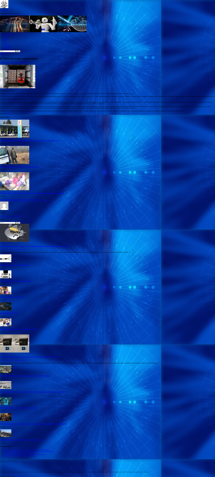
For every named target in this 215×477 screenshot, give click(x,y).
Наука (5, 39)
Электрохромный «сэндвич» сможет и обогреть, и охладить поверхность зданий (29, 357)
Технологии (6, 45)
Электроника (7, 46)
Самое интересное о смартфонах (12, 297)
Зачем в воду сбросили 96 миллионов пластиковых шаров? (21, 440)
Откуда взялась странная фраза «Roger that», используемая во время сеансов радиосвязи (32, 392)
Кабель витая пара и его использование (14, 265)
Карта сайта (6, 48)
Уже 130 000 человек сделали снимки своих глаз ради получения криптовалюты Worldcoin (33, 424)
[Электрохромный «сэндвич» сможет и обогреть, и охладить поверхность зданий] (14, 352)
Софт (4, 42)
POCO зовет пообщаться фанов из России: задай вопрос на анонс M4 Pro (24, 454)
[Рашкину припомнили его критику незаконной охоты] (14, 163)
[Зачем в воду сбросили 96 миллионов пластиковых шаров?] (5, 436)
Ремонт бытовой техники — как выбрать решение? (19, 329)
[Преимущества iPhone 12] (5, 310)
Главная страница (8, 34)
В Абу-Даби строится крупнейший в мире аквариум (19, 408)
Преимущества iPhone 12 (9, 313)
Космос (5, 37)
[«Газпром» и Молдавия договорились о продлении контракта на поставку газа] (14, 137)
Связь (5, 40)
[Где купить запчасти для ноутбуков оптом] (5, 277)
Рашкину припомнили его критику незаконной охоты (20, 167)
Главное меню (4, 53)
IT (4, 36)
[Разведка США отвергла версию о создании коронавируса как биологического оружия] (14, 190)
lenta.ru (8, 113)
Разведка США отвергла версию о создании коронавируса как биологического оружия (32, 193)
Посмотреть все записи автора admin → (11, 216)
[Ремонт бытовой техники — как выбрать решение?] (5, 326)
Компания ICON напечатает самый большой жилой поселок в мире (25, 376)
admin (10, 62)
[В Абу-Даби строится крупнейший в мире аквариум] (5, 404)
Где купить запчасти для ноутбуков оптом (15, 281)
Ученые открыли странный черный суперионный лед (18, 455)
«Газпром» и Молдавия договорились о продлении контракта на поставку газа (29, 140)
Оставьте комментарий (19, 62)
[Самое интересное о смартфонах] (5, 293)
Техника (5, 43)
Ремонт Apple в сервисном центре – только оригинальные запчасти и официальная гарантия (34, 246)
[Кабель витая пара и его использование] (5, 261)
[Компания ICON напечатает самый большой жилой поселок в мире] (5, 372)
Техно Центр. (4, 10)
